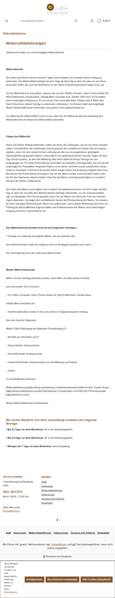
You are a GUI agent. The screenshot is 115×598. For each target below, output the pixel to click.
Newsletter (47, 503)
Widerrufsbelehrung (51, 490)
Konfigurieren (34, 579)
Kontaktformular (11, 511)
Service (46, 476)
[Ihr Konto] (92, 21)
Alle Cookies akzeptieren (97, 579)
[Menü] (6, 21)
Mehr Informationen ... (10, 592)
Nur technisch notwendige (62, 579)
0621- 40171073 (13, 491)
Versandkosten (59, 544)
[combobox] (45, 21)
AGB (43, 482)
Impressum (47, 486)
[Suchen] (75, 21)
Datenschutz (48, 494)
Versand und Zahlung (52, 499)
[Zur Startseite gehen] (57, 9)
